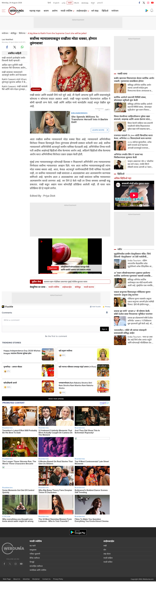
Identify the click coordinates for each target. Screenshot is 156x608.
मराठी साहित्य (108, 558)
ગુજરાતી (100, 3)
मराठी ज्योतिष (66, 10)
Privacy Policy (58, 579)
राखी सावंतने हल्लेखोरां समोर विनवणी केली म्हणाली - (13, 59)
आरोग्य (54, 10)
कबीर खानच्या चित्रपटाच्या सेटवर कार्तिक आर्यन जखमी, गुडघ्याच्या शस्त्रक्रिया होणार (134, 79)
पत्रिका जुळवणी (35, 553)
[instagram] (148, 2)
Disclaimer (36, 579)
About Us (16, 579)
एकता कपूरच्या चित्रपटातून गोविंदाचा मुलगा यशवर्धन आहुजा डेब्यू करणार (132, 293)
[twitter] (144, 2)
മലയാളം (84, 3)
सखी (105, 545)
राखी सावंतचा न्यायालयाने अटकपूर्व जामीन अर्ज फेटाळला (14, 73)
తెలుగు (76, 3)
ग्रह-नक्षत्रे (32, 545)
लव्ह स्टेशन (107, 553)
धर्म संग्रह (94, 10)
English (56, 3)
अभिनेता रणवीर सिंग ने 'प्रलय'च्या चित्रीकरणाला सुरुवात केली (128, 156)
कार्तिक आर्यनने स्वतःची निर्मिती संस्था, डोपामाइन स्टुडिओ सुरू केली (130, 99)
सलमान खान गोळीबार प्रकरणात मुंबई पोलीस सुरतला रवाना (65, 281)
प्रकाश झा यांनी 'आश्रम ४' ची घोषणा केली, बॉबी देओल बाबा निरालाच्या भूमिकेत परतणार (133, 312)
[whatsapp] (22, 47)
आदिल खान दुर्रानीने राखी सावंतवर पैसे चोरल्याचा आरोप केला (13, 66)
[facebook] (139, 2)
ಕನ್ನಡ (93, 3)
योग (104, 549)
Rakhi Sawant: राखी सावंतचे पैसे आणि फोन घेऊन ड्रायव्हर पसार (14, 87)
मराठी (70, 3)
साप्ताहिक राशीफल (36, 566)
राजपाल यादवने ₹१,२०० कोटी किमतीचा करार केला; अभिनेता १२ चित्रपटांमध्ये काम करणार (133, 137)
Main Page (7, 579)
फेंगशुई (32, 562)
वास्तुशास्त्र (33, 549)
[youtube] (152, 2)
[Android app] (78, 532)
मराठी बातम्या (89, 287)
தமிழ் (63, 3)
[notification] (151, 10)
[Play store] (146, 10)
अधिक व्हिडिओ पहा (122, 178)
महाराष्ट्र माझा (34, 10)
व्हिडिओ (105, 10)
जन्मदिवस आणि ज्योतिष (38, 570)
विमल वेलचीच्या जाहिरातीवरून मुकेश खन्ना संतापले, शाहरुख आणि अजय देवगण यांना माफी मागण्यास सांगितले (132, 118)
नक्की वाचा (122, 73)
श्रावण (46, 10)
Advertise (26, 579)
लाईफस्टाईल (82, 10)
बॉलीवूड (13, 33)
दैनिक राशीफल (35, 558)
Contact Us (46, 579)
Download (36, 89)
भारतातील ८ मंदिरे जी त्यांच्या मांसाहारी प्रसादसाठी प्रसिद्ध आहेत (130, 331)
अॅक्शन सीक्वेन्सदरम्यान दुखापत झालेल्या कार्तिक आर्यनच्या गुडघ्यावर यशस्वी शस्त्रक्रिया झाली (133, 274)
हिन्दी (49, 3)
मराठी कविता (107, 562)
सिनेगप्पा (22, 33)
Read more (53, 268)
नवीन (119, 249)
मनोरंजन (115, 10)
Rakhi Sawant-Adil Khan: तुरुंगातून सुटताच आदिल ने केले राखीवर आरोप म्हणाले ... (14, 80)
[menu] (4, 10)
